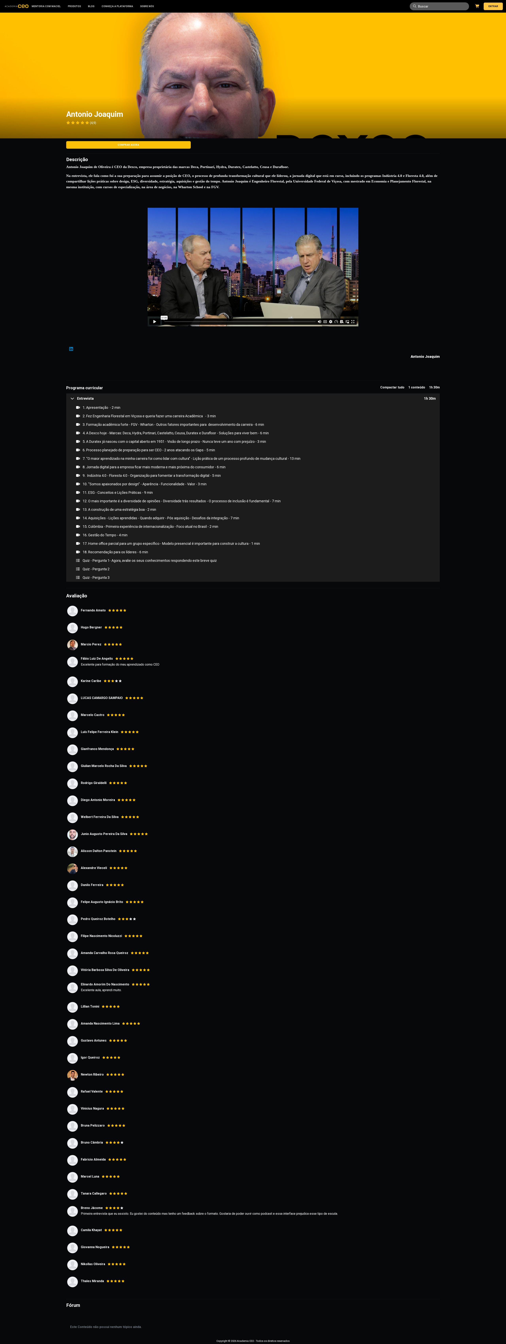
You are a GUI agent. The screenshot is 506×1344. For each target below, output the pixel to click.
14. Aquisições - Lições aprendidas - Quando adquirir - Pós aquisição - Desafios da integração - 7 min (160, 518)
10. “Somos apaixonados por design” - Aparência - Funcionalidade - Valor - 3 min (144, 484)
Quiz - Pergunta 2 (96, 569)
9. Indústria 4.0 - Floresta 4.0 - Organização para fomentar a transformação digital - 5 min (151, 475)
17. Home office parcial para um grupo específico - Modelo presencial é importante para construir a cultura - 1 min (171, 543)
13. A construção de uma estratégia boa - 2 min (119, 509)
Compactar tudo (392, 387)
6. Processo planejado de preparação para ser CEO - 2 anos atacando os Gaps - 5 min (148, 450)
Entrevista (85, 398)
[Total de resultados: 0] (439, 6)
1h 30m (430, 398)
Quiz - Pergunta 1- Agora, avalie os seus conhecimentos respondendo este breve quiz (149, 560)
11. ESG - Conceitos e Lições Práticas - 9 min (117, 492)
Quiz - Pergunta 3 (96, 577)
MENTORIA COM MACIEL (46, 6)
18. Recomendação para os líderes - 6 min (115, 552)
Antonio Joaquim (425, 356)
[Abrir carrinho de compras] (476, 6)
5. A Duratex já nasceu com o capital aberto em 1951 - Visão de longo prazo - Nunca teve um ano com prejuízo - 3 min (174, 441)
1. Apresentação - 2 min (101, 407)
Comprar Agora (128, 145)
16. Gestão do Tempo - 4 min (104, 535)
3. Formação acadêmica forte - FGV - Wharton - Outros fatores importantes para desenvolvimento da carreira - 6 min (173, 424)
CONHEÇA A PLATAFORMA (117, 6)
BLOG (91, 6)
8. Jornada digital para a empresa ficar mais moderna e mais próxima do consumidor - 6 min (154, 467)
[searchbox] (439, 6)
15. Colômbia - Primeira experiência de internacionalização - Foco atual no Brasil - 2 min (150, 526)
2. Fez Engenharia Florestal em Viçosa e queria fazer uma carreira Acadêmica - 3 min (149, 416)
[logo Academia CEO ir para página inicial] (16, 6)
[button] (82, 398)
